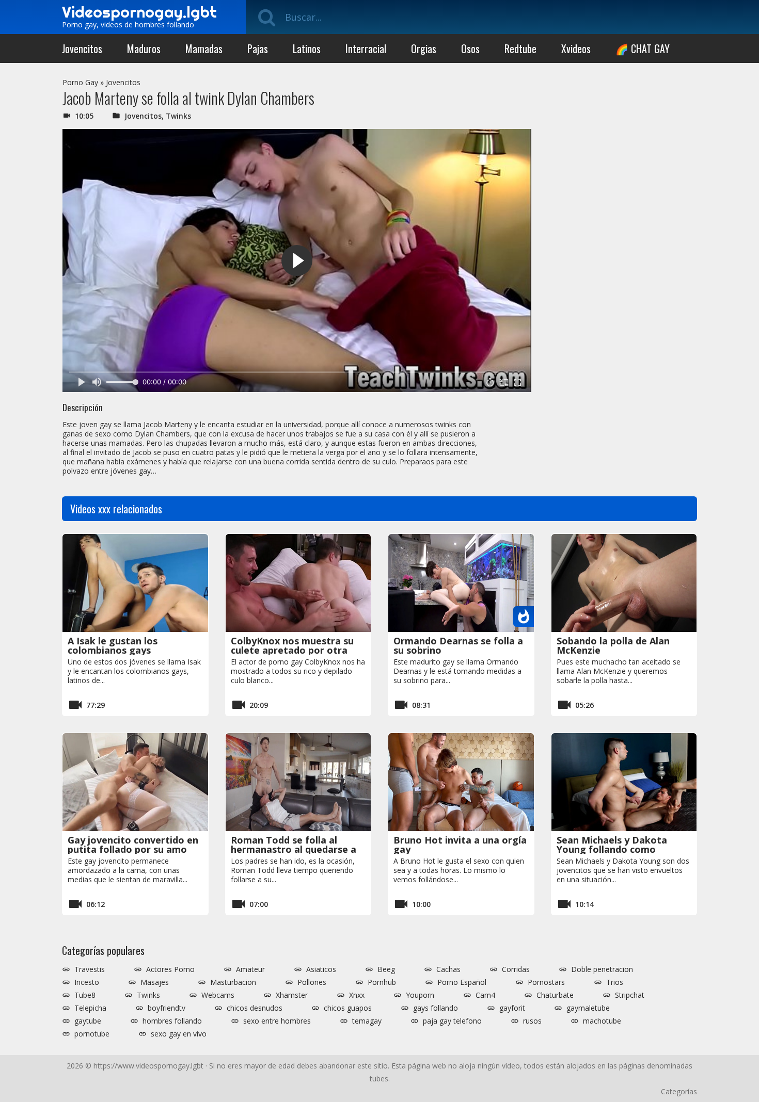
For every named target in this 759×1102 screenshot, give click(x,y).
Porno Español (461, 982)
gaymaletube (588, 1008)
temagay (367, 1021)
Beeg (386, 969)
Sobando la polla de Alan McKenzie (613, 645)
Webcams (217, 995)
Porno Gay (80, 82)
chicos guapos (348, 1008)
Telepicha (90, 1008)
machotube (602, 1021)
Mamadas (204, 48)
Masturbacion (233, 982)
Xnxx (357, 995)
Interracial (365, 48)
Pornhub (382, 982)
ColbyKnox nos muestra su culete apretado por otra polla (292, 650)
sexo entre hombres (277, 1021)
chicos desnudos (254, 1008)
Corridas (516, 969)
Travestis (89, 969)
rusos (532, 1021)
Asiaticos (321, 969)
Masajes (154, 982)
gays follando (435, 1008)
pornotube (91, 1034)
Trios (614, 982)
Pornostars (546, 982)
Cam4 (485, 995)
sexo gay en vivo (179, 1034)
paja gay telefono (452, 1021)
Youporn (420, 995)
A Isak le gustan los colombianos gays (112, 645)
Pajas (257, 48)
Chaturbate (555, 995)
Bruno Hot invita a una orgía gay (460, 844)
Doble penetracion (602, 969)
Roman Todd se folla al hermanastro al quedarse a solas (293, 849)
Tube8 (85, 995)
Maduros (144, 48)
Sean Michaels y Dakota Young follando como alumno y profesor (612, 849)
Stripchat (629, 995)
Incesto (86, 982)
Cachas (448, 969)
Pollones (311, 982)
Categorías (679, 1091)
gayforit (512, 1008)
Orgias (423, 48)
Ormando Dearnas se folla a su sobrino (458, 645)
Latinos (307, 48)
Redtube (520, 48)
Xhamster (292, 995)
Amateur (250, 969)
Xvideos (576, 48)
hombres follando (172, 1021)
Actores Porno (170, 969)
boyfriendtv (166, 1008)
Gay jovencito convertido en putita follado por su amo (133, 844)
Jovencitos (82, 48)
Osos (470, 48)
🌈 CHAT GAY (642, 48)
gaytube (87, 1021)
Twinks (178, 116)
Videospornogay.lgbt (139, 12)
